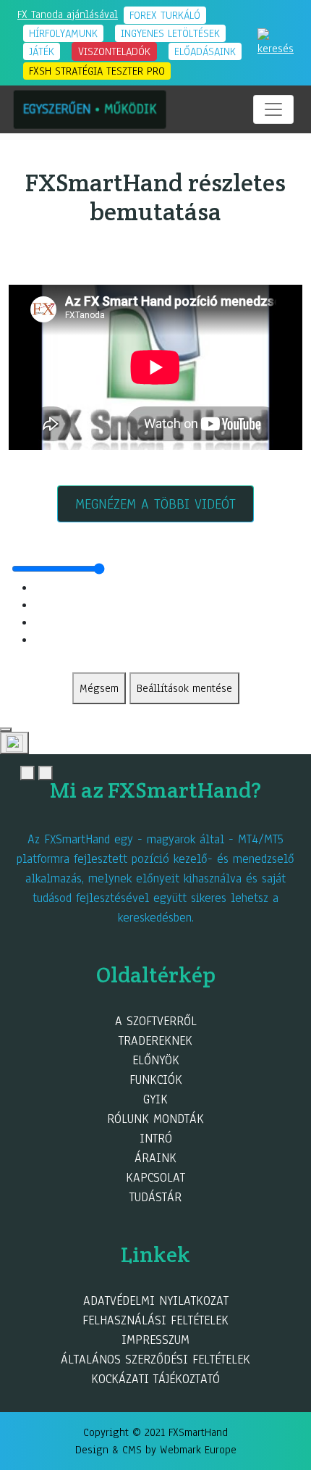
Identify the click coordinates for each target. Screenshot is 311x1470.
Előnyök (155, 1060)
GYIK (155, 1099)
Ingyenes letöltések (170, 33)
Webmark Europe (198, 1449)
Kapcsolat (155, 1177)
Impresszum (155, 1340)
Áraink (155, 1158)
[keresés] (275, 42)
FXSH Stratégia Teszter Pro (97, 71)
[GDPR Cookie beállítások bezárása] (6, 729)
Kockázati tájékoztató (155, 1379)
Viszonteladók (114, 51)
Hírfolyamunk (63, 33)
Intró (156, 1138)
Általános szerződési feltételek (155, 1359)
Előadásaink (205, 51)
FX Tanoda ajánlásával (67, 14)
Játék (41, 51)
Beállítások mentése (184, 688)
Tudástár (155, 1197)
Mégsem (99, 688)
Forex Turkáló (164, 15)
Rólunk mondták (155, 1119)
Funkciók (155, 1080)
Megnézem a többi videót (155, 504)
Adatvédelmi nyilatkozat (156, 1300)
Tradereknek (155, 1040)
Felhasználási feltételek (155, 1320)
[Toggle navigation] (273, 109)
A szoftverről (156, 1021)
